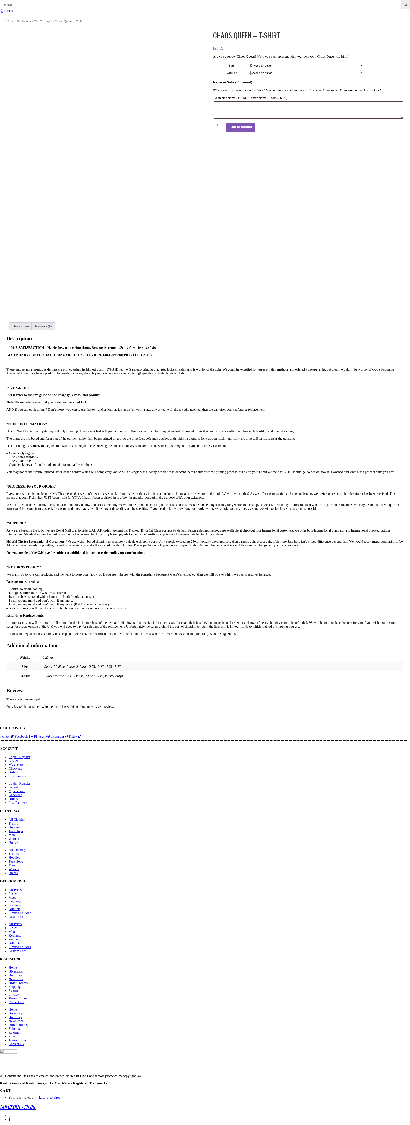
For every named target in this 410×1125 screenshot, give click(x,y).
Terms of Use (18, 998)
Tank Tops (16, 831)
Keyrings (15, 901)
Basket (13, 761)
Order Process (18, 983)
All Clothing (17, 819)
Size (231, 65)
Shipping (15, 987)
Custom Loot (17, 916)
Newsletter (16, 979)
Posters (13, 893)
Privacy (14, 994)
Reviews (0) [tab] (43, 326)
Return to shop (50, 1097)
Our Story (15, 975)
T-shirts (14, 823)
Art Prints (15, 890)
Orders (13, 772)
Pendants (15, 905)
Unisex (13, 842)
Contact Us (16, 1002)
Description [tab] (20, 326)
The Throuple (43, 21)
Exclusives (24, 21)
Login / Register (19, 757)
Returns (14, 990)
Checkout (15, 768)
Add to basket (240, 127)
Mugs (12, 897)
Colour (232, 73)
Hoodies (14, 827)
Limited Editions (20, 913)
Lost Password (18, 776)
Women (14, 839)
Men (12, 835)
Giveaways (16, 971)
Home (10, 21)
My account (17, 764)
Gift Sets (14, 909)
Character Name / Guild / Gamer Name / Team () (250, 98)
